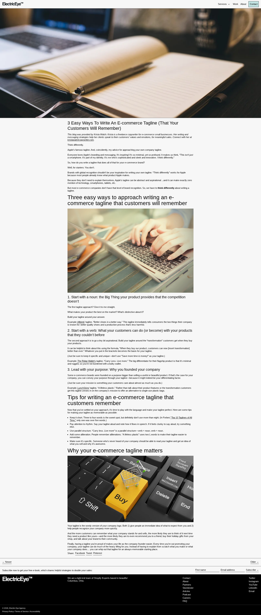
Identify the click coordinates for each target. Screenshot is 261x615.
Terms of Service (22, 611)
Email (251, 591)
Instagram (254, 581)
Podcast (187, 594)
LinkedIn (253, 588)
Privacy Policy (8, 611)
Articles (186, 591)
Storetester (188, 588)
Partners (187, 584)
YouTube (253, 584)
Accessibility (35, 611)
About (185, 581)
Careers (187, 598)
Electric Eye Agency (17, 608)
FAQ (185, 601)
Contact (254, 4)
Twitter (252, 578)
